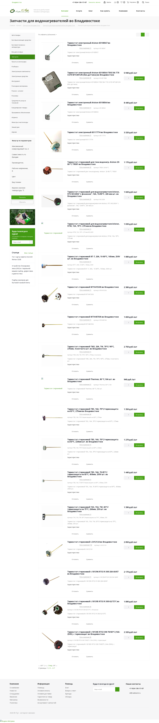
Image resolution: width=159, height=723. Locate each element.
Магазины (14, 700)
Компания (14, 684)
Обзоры (68, 697)
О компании (14, 688)
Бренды (68, 694)
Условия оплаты (44, 691)
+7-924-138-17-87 (136, 688)
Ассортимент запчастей (47, 703)
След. (50, 665)
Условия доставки (44, 694)
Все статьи (28, 253)
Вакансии (13, 697)
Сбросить (22, 202)
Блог (67, 688)
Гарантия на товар (45, 697)
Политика (13, 703)
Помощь (41, 688)
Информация (44, 684)
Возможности (43, 700)
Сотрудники (14, 694)
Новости (13, 691)
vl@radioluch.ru (135, 693)
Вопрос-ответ (70, 691)
